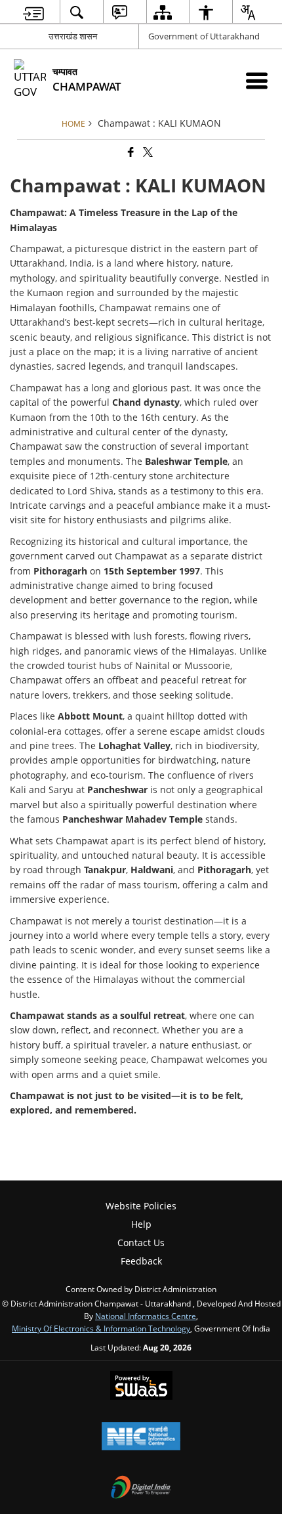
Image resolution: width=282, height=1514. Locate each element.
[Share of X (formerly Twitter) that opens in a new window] (147, 153)
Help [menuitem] (141, 1224)
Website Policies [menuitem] (141, 1206)
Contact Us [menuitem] (141, 1242)
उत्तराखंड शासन (73, 36)
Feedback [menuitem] (141, 1261)
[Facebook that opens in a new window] (130, 153)
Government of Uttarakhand (204, 36)
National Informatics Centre (145, 1315)
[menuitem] (33, 12)
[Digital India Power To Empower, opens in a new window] (141, 1488)
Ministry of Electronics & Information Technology (101, 1328)
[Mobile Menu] (256, 80)
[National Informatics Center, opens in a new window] (141, 1437)
